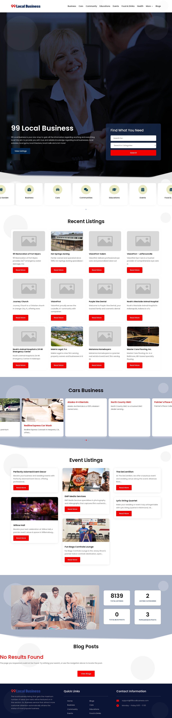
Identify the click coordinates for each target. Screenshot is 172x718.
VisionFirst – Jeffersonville (139, 254)
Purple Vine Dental (97, 301)
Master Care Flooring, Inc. (139, 349)
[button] (86, 440)
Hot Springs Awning (60, 254)
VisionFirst (56, 301)
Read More (20, 270)
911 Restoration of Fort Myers (27, 254)
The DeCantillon (125, 471)
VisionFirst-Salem (97, 254)
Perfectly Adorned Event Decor (29, 471)
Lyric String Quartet (126, 500)
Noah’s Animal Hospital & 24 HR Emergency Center (28, 350)
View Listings (21, 151)
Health (140, 6)
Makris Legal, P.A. (59, 349)
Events (116, 6)
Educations (105, 6)
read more (21, 487)
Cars (81, 6)
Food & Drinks (128, 6)
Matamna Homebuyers (100, 349)
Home (70, 701)
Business (72, 6)
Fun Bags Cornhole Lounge (79, 546)
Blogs (158, 6)
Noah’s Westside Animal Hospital (142, 301)
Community (91, 6)
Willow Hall (19, 525)
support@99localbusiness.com (135, 700)
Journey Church (20, 301)
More (148, 6)
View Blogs (86, 673)
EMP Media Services (75, 496)
